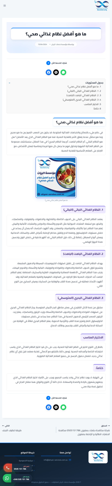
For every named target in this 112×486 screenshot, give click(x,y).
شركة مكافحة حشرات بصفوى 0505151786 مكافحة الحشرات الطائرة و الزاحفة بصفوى (84, 430)
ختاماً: (96, 108)
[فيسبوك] (48, 72)
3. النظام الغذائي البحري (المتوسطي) (81, 99)
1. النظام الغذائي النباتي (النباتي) (83, 91)
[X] (56, 72)
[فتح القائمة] (4, 5)
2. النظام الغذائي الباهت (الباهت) (83, 95)
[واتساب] (63, 72)
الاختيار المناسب (91, 104)
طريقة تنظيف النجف (12, 428)
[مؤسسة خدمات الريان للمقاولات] (98, 457)
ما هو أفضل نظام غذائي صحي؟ (83, 86)
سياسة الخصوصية (26, 460)
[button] (56, 83)
